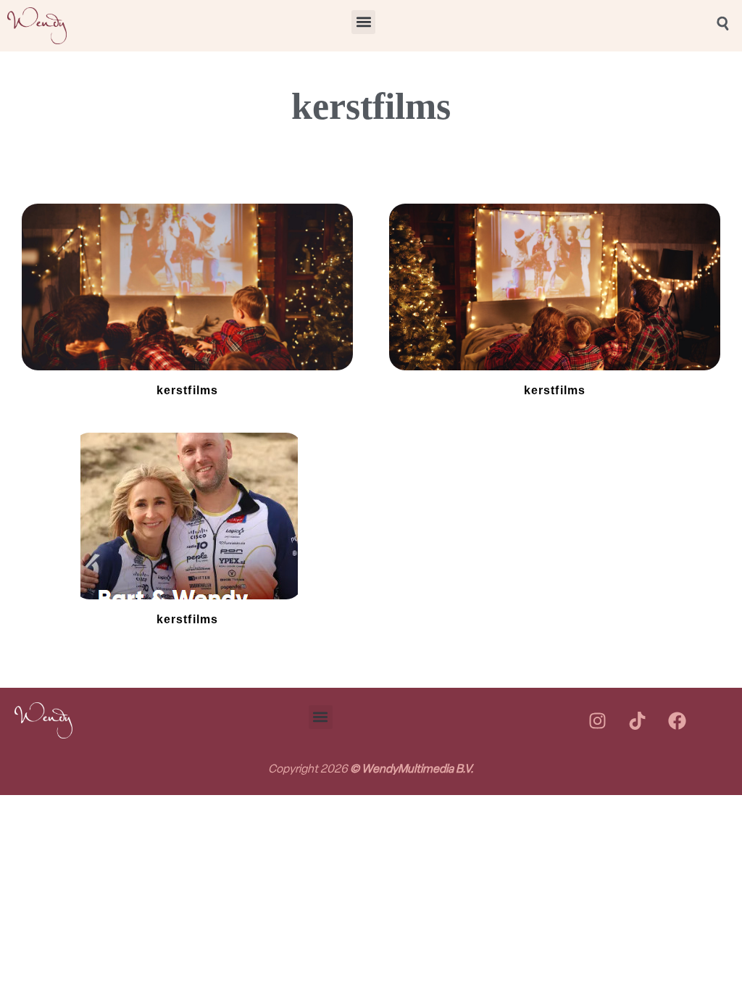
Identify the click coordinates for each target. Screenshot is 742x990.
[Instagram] (597, 720)
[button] (363, 22)
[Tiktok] (637, 720)
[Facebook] (677, 720)
